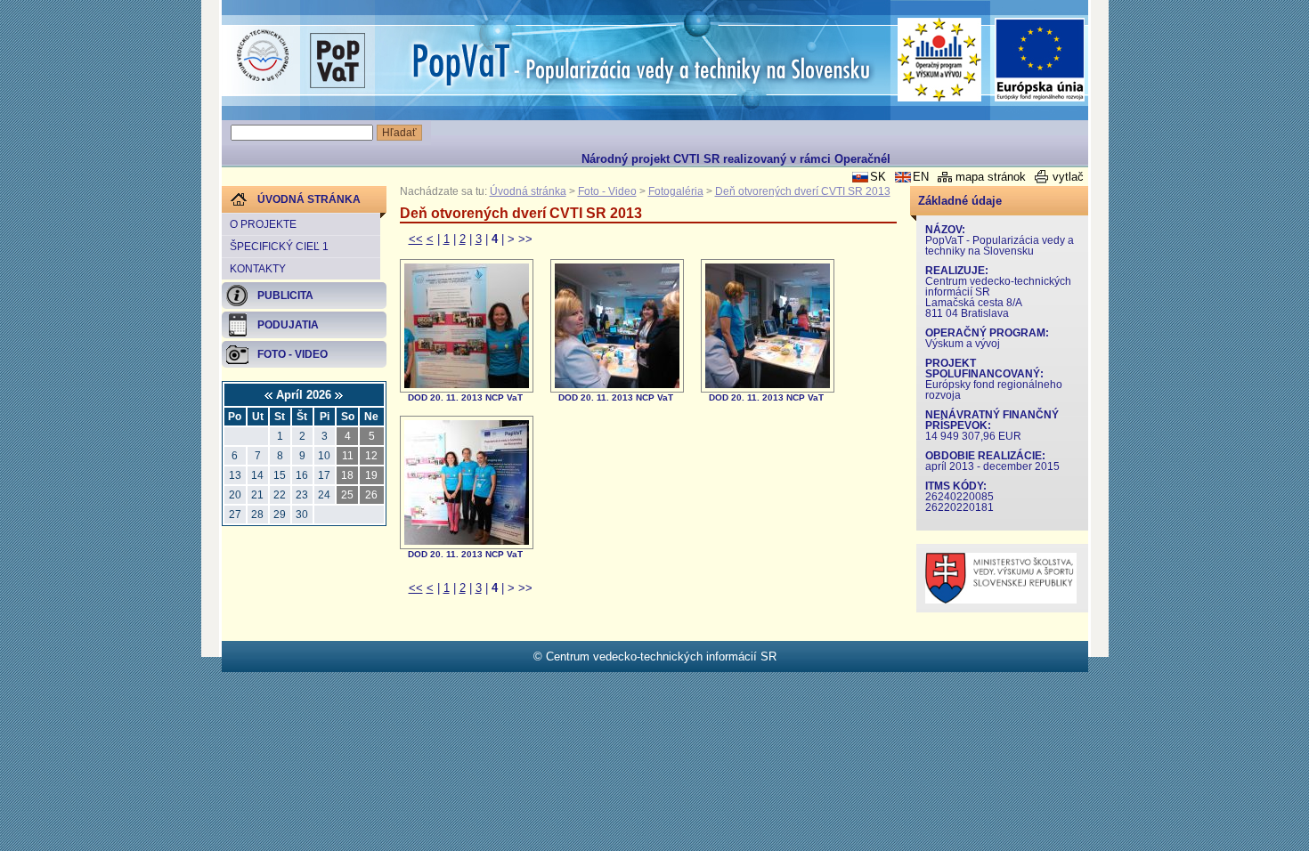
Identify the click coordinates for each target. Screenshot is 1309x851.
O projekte (263, 224)
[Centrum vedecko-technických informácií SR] (262, 56)
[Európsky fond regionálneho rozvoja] (1040, 60)
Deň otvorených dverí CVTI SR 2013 (802, 191)
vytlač (1068, 176)
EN (921, 176)
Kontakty (258, 268)
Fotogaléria (675, 191)
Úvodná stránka (528, 191)
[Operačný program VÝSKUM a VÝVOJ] (940, 59)
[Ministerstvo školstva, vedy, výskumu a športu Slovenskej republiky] (1001, 599)
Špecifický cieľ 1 (279, 246)
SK (878, 176)
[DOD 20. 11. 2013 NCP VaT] (466, 384)
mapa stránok (990, 176)
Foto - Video (607, 191)
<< (416, 239)
